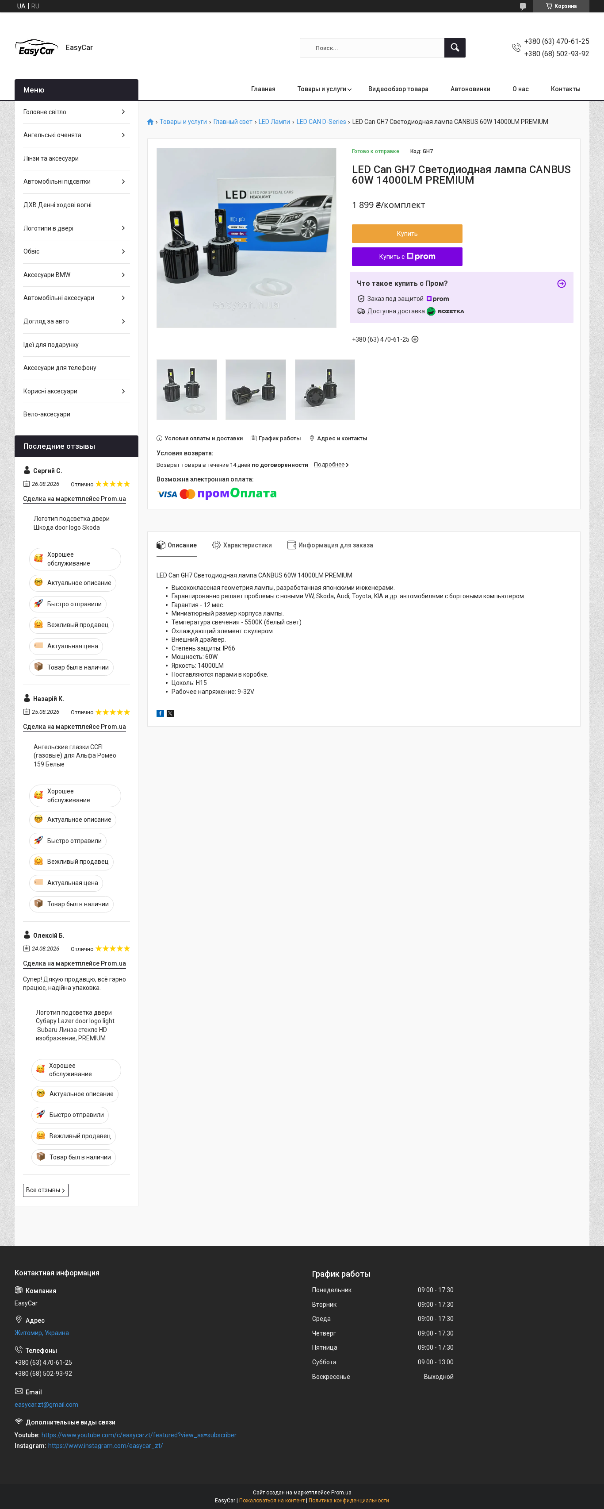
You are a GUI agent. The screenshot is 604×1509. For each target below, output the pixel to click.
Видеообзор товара (398, 88)
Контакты (566, 88)
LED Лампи (274, 122)
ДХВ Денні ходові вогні (57, 204)
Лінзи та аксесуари (51, 158)
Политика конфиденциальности (349, 1500)
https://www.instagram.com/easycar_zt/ (105, 1445)
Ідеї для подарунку (51, 344)
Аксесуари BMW (46, 274)
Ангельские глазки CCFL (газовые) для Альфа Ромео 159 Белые (75, 755)
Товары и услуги (322, 88)
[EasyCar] (37, 48)
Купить (407, 233)
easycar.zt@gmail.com (46, 1404)
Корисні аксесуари (50, 391)
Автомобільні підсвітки (57, 181)
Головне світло (44, 111)
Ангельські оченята (52, 135)
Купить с (392, 256)
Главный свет (233, 122)
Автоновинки (470, 88)
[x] (170, 714)
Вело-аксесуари (46, 414)
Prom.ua (341, 1493)
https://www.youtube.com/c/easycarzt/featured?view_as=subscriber (139, 1435)
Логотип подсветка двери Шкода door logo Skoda (72, 523)
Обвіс (31, 251)
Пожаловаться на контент (272, 1500)
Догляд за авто (46, 321)
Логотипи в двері (48, 228)
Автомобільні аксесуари (58, 297)
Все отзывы (43, 1189)
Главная (263, 88)
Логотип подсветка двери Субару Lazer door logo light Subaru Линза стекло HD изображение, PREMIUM (75, 1025)
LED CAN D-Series (321, 122)
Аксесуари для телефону (59, 367)
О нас (520, 88)
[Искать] (455, 48)
